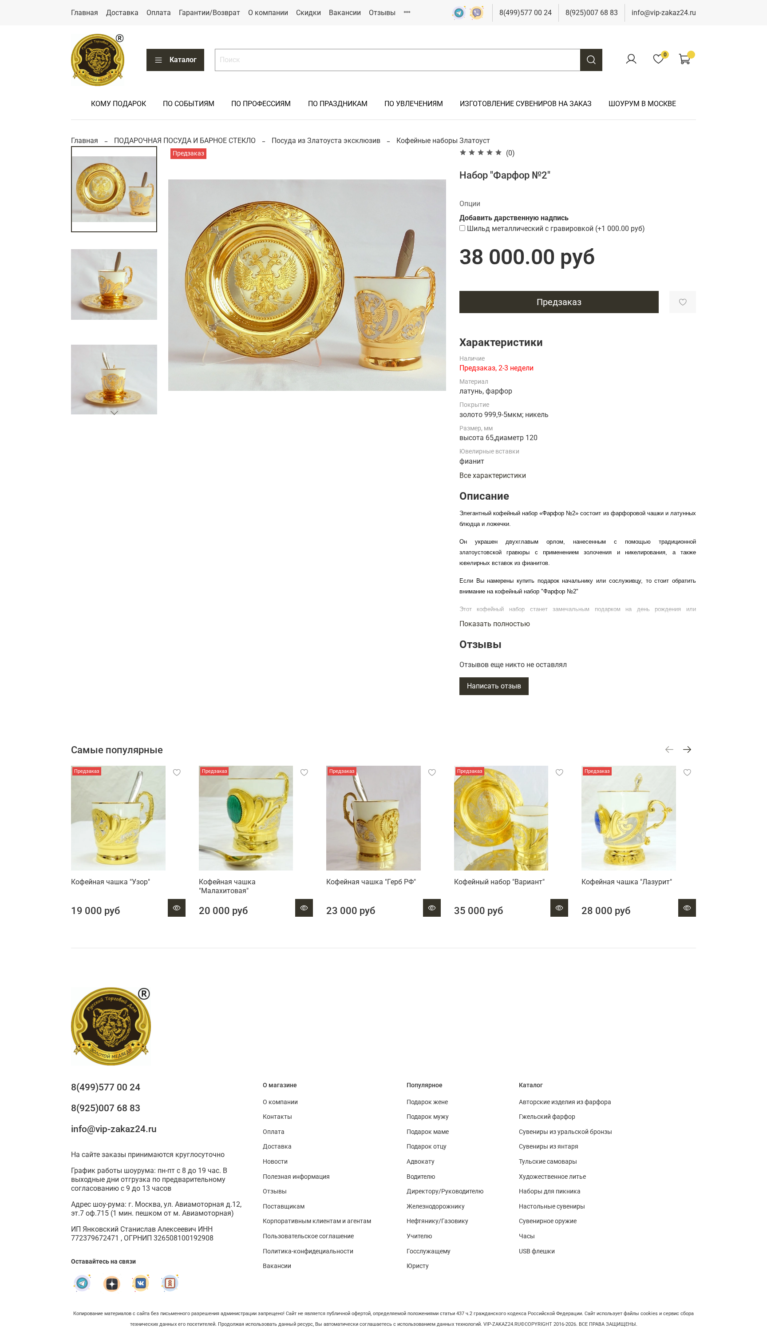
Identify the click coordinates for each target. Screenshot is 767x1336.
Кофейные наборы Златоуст (443, 140)
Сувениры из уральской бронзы (565, 1132)
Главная (84, 12)
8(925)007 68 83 (591, 12)
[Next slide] (114, 412)
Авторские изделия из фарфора (565, 1102)
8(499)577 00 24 (525, 12)
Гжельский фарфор (547, 1117)
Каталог (183, 60)
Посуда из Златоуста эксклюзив (326, 140)
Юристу (418, 1266)
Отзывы (382, 12)
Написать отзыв (494, 686)
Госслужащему (429, 1251)
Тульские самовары (548, 1161)
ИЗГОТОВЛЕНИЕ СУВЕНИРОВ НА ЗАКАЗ (526, 103)
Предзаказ (559, 302)
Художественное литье (552, 1177)
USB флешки (537, 1251)
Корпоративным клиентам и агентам (317, 1221)
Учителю (419, 1236)
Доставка (122, 12)
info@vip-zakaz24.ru (664, 12)
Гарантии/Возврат (209, 12)
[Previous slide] (186, 285)
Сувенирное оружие (548, 1221)
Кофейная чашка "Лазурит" (626, 882)
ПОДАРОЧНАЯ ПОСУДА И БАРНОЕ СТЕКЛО (185, 140)
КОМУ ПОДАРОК (118, 103)
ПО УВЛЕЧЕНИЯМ (413, 103)
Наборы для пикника (550, 1191)
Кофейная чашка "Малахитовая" (227, 886)
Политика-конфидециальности (308, 1251)
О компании (268, 12)
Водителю (421, 1177)
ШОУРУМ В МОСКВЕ (642, 103)
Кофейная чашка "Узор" (110, 882)
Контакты (277, 1117)
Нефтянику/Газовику (437, 1221)
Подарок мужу (428, 1117)
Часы (527, 1236)
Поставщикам (283, 1206)
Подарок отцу (427, 1146)
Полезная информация (296, 1177)
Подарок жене (427, 1102)
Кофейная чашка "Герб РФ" (371, 882)
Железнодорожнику (436, 1206)
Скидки (308, 12)
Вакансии (345, 12)
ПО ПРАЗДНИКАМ (338, 103)
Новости (275, 1161)
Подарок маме (428, 1132)
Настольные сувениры (552, 1206)
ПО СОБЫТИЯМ (188, 103)
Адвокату (421, 1161)
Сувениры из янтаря (548, 1146)
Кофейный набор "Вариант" (499, 882)
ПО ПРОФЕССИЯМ (261, 103)
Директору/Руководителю (445, 1191)
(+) (556, 228)
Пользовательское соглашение (308, 1236)
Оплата (158, 12)
